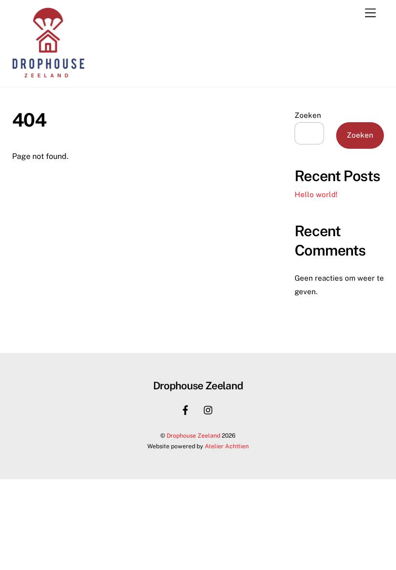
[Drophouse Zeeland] (48, 75)
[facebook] (185, 409)
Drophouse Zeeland (193, 435)
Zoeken (308, 115)
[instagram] (208, 409)
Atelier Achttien (227, 446)
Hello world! (316, 194)
